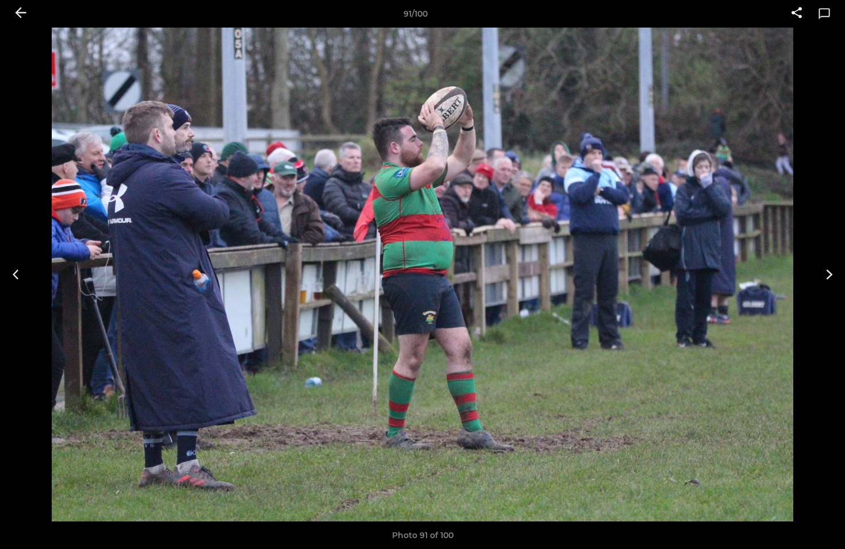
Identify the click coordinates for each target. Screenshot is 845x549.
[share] (797, 14)
